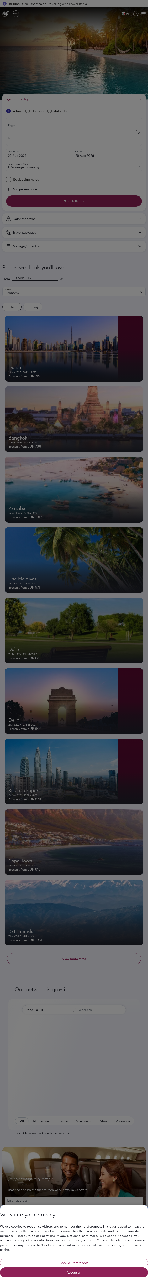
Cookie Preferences (74, 1263)
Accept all (74, 1272)
